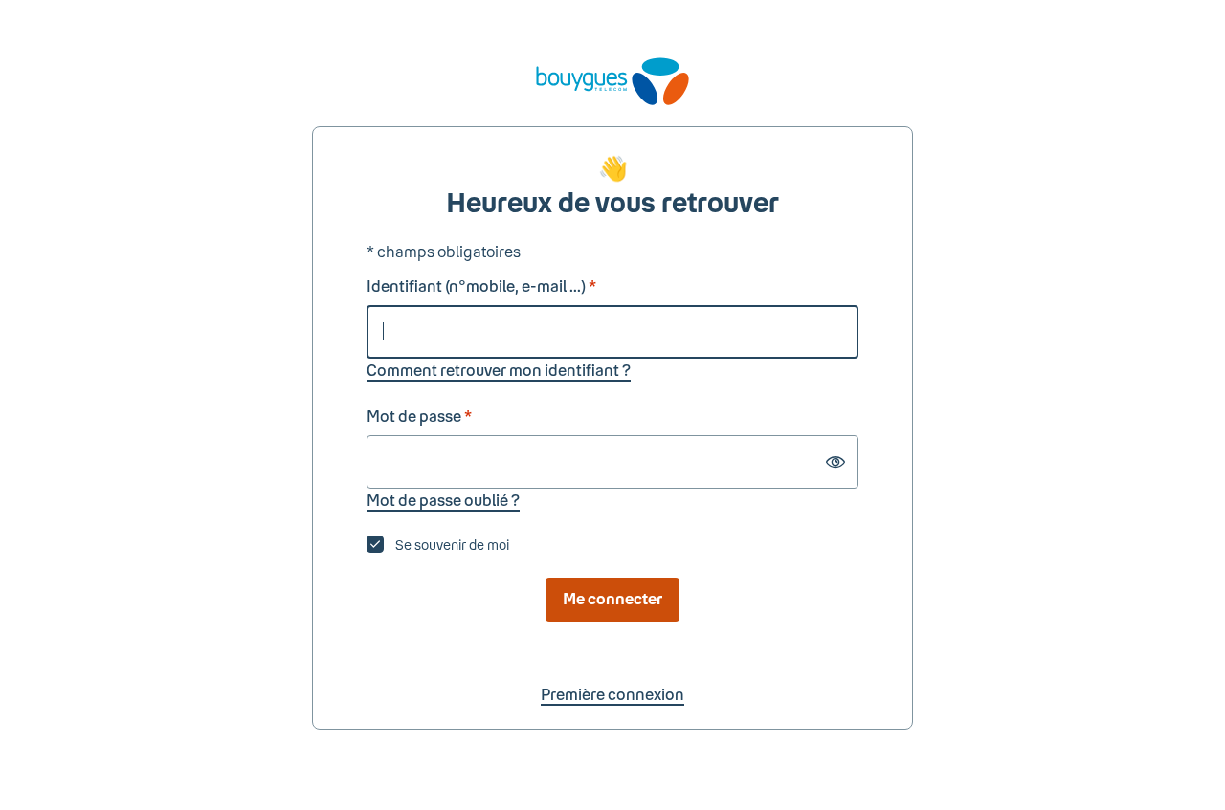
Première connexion (612, 694)
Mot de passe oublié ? (443, 500)
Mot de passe (419, 415)
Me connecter (612, 598)
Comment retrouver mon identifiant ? (499, 370)
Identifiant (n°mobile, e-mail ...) (481, 285)
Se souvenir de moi (452, 544)
